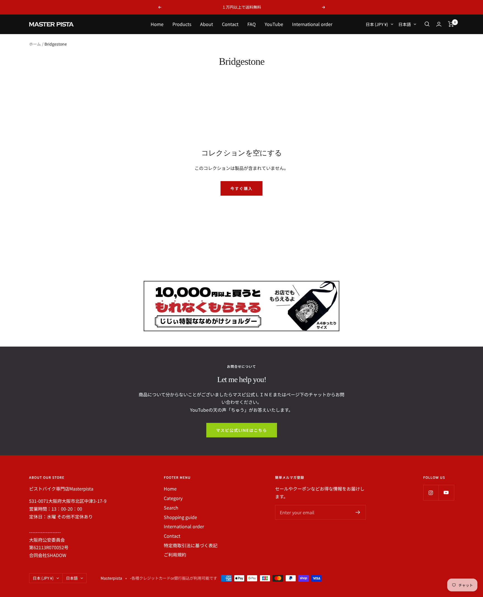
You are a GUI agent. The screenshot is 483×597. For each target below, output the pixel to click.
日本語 (404, 24)
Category (173, 498)
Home (157, 24)
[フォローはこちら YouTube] (446, 492)
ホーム (35, 44)
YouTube (274, 24)
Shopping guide (180, 517)
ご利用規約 (175, 554)
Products (181, 24)
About (206, 24)
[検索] (427, 24)
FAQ (251, 24)
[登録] (358, 512)
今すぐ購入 (241, 188)
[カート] (451, 24)
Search (171, 507)
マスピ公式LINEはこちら (241, 430)
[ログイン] (438, 24)
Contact (230, 24)
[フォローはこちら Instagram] (431, 492)
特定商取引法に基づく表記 (190, 545)
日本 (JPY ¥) (377, 24)
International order (312, 24)
